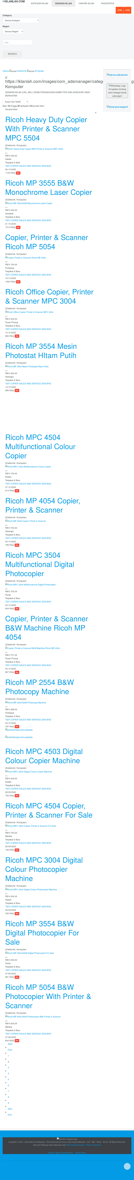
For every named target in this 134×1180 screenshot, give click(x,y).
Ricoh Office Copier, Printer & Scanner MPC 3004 (49, 296)
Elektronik (21, 70)
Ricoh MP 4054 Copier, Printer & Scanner (42, 505)
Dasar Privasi (80, 1152)
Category (7, 15)
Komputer (39, 70)
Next (10, 1108)
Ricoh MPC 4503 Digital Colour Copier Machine (44, 755)
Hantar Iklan (86, 3)
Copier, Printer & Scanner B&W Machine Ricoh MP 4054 (46, 627)
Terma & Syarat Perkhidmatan (60, 1152)
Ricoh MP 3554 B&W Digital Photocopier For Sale (42, 932)
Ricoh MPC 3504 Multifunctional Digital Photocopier (39, 563)
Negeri (6, 26)
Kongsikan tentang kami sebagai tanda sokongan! (117, 92)
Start (10, 1043)
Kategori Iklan (39, 3)
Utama (6, 70)
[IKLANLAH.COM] (14, 3)
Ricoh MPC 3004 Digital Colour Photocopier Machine (44, 868)
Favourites (107, 3)
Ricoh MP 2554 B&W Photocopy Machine (39, 686)
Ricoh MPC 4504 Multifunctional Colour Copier (40, 446)
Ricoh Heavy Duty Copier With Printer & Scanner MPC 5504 (46, 128)
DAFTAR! (119, 10)
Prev (10, 1049)
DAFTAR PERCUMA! (128, 11)
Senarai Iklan (63, 3)
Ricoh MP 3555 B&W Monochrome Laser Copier (48, 187)
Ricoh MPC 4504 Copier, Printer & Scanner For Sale (49, 810)
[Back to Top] (127, 1166)
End (10, 1114)
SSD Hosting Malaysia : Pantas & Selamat (83, 1145)
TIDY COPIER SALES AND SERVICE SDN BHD (28, 165)
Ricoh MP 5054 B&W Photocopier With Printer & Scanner (48, 995)
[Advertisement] (50, 410)
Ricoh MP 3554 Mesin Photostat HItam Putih (41, 350)
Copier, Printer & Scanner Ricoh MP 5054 (46, 241)
